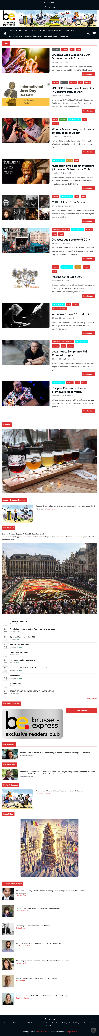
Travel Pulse (69, 30)
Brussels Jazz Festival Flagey (63, 341)
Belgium (55, 82)
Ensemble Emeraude (18, 621)
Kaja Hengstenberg (23, 998)
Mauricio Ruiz (69, 318)
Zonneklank (15, 675)
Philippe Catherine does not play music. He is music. (70, 389)
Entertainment (54, 30)
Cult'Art (56, 49)
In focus (73, 82)
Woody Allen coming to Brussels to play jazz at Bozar (73, 130)
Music (78, 49)
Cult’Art (42, 30)
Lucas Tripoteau (22, 910)
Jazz (72, 49)
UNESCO (87, 82)
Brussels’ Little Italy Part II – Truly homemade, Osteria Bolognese (43, 996)
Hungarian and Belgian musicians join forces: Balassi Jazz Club (73, 167)
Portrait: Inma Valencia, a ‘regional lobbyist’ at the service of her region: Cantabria (55, 752)
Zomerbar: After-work (19, 644)
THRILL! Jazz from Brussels (70, 202)
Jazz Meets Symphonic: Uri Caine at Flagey (69, 353)
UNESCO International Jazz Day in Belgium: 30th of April (73, 89)
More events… (91, 698)
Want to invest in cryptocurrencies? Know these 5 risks (39, 943)
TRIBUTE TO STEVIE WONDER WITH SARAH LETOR (32, 691)
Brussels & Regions (33, 36)
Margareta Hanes (22, 963)
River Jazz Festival (59, 308)
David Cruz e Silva (23, 945)
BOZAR (55, 119)
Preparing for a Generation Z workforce (33, 926)
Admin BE (66, 62)
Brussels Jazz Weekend (61, 229)
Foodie (33, 30)
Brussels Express (42, 1032)
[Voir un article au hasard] (94, 33)
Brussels (13, 30)
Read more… (51, 509)
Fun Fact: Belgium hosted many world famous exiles (38, 908)
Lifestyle (23, 30)
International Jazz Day (67, 277)
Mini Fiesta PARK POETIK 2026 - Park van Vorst (30, 668)
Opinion (55, 123)
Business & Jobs (50, 36)
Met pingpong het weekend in (22, 660)
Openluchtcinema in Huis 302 (22, 637)
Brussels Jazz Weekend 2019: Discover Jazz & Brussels (71, 56)
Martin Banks (67, 136)
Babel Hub (64, 36)
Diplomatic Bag (15, 36)
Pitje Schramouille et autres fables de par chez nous (32, 629)
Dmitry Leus (20, 928)
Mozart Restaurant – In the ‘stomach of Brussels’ (36, 978)
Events (69, 160)
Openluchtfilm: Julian (19, 652)
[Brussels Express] (5, 33)
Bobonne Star (16, 683)
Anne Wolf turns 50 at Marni (70, 314)
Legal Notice (72, 1032)
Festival (64, 49)
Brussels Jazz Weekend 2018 (71, 239)
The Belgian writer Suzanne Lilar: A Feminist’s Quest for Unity (42, 961)
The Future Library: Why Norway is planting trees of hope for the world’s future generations (50, 892)
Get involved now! (43, 794)
